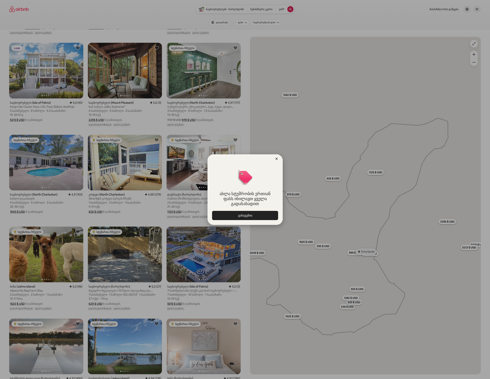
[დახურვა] (276, 158)
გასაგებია (245, 215)
